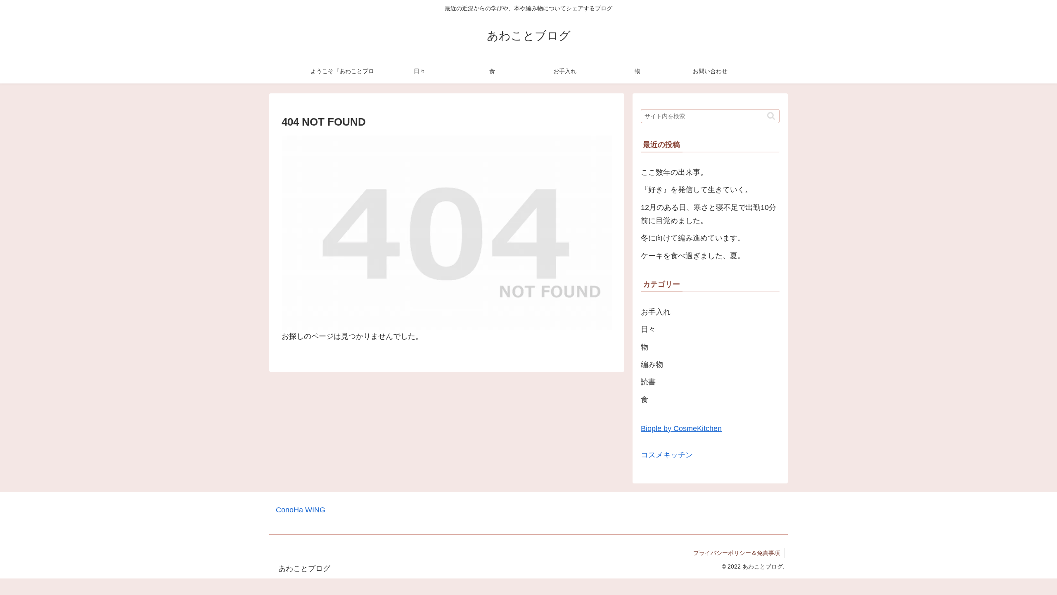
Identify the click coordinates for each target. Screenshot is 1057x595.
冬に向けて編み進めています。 (693, 238)
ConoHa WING (300, 510)
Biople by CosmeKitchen (681, 428)
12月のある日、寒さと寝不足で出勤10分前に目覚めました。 (708, 214)
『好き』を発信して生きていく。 (696, 190)
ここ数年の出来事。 (674, 172)
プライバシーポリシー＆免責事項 (736, 553)
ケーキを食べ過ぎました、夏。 (693, 256)
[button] (771, 116)
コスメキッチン (667, 455)
